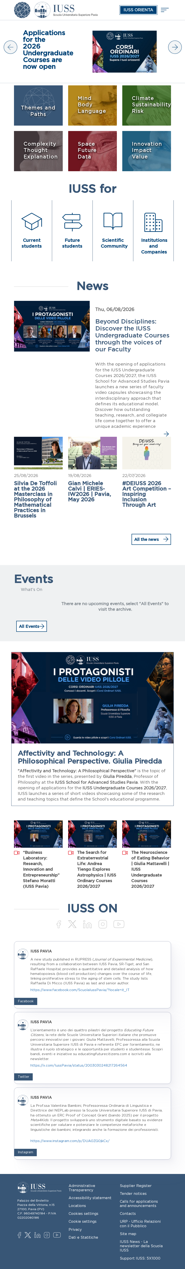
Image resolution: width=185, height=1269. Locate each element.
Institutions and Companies (154, 246)
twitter (28, 1235)
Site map (128, 1234)
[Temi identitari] (22, 5)
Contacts (128, 1213)
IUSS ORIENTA (138, 10)
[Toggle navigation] (164, 10)
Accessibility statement (90, 1198)
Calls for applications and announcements (139, 1203)
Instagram (48, 1235)
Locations (77, 1206)
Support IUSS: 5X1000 (140, 1258)
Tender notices (133, 1193)
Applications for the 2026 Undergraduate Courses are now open (44, 49)
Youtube (57, 1235)
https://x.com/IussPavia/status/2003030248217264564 (78, 1065)
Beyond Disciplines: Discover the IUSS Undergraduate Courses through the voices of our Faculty (132, 335)
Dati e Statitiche (83, 1237)
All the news (146, 539)
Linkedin (38, 1235)
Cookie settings (83, 1221)
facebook (22, 1235)
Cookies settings (83, 1213)
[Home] (66, 5)
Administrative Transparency (82, 1188)
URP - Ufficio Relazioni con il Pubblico (140, 1223)
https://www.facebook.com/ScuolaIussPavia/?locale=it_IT (80, 990)
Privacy (75, 1229)
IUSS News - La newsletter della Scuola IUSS (141, 1246)
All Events (29, 626)
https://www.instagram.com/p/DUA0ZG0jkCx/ (70, 1141)
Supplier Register (136, 1186)
